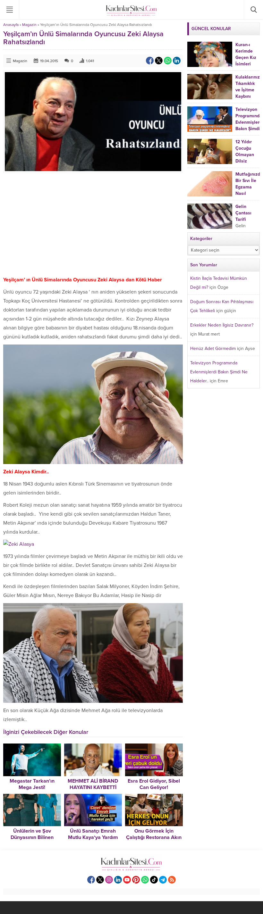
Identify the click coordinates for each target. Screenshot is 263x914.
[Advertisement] (93, 224)
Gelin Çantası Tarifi (243, 213)
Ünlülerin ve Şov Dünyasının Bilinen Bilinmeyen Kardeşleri (31, 837)
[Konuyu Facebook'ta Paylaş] (150, 60)
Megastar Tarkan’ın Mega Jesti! (32, 784)
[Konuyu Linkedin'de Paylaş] (177, 60)
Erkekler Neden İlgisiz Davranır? (221, 325)
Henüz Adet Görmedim (213, 348)
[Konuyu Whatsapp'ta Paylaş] (168, 60)
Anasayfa (11, 24)
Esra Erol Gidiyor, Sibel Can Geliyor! (154, 784)
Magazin (29, 24)
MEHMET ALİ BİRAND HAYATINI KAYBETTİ (93, 784)
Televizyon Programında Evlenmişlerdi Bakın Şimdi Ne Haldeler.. (219, 372)
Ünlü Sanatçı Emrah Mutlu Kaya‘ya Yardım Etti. (93, 837)
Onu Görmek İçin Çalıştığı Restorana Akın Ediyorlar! (154, 837)
